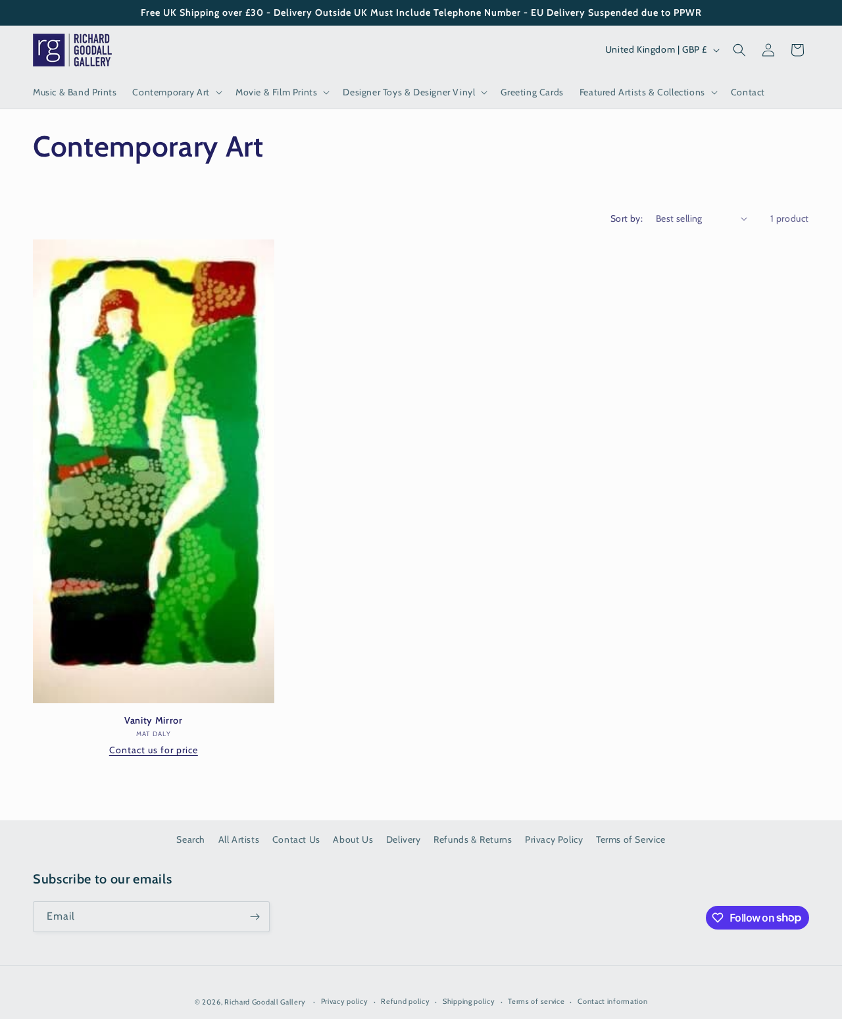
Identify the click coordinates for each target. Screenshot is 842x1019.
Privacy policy (344, 1001)
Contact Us (296, 839)
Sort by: (626, 218)
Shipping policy (469, 1001)
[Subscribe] (254, 916)
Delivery (403, 839)
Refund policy (405, 1001)
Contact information (612, 1001)
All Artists (239, 839)
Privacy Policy (554, 839)
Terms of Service (631, 839)
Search (190, 839)
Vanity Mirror (153, 720)
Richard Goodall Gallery (264, 1002)
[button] (176, 92)
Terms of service (536, 1001)
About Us (353, 839)
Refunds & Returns (472, 839)
